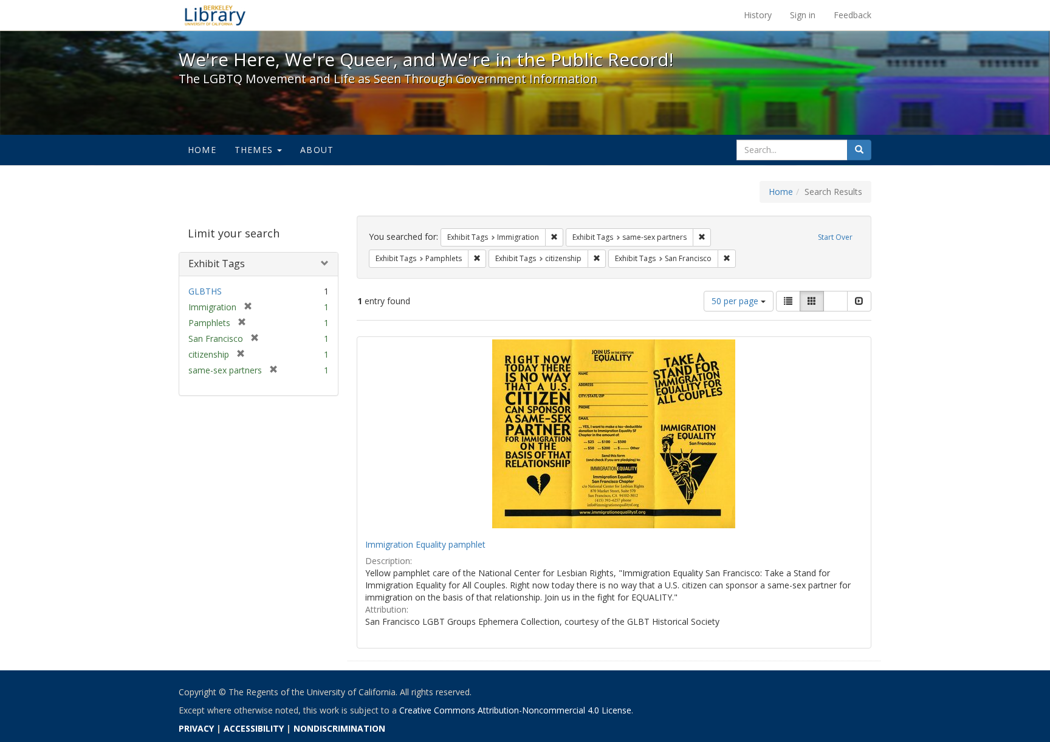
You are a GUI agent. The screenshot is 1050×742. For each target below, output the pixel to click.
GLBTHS (205, 291)
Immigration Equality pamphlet (425, 544)
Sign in (802, 15)
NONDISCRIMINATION (339, 728)
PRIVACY (196, 728)
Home (202, 149)
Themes (255, 149)
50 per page (736, 301)
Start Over (835, 237)
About (317, 149)
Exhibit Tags (216, 263)
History (758, 15)
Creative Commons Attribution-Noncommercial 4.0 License (515, 710)
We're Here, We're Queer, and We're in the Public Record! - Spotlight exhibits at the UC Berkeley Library (215, 15)
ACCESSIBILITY (254, 728)
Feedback (852, 15)
